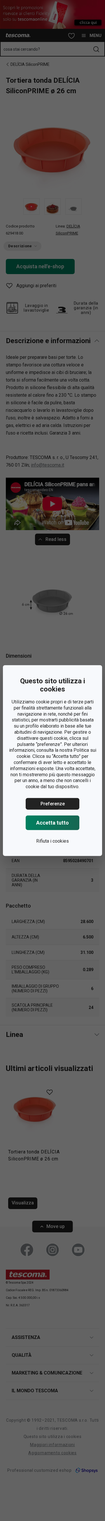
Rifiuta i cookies (52, 841)
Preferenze (53, 804)
